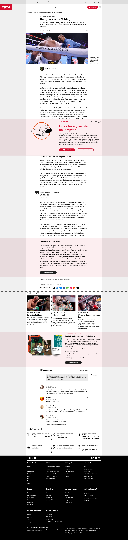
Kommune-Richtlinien (87, 528)
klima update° (31, 497)
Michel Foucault (50, 478)
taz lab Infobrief (50, 500)
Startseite (29, 12)
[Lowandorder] (42, 417)
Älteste (86, 370)
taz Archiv (86, 500)
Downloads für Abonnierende (54, 521)
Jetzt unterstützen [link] (48, 272)
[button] (100, 7)
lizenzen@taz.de (38, 530)
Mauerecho (30, 500)
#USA (61, 279)
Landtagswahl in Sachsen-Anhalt (53, 468)
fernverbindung (31, 495)
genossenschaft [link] (89, 2)
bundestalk (30, 493)
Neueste (82, 370)
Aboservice (49, 516)
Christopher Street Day (52, 471)
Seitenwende (92, 530)
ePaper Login (50, 519)
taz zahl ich (87, 471)
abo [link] (83, 2)
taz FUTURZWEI (88, 495)
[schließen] (99, 121)
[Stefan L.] (42, 399)
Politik (29, 466)
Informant (68, 530)
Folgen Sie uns (86, 458)
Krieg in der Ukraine (51, 476)
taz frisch (48, 495)
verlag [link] (28, 2)
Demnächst (68, 493)
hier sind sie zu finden (57, 379)
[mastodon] (92, 458)
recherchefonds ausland (90, 474)
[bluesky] (96, 458)
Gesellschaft (30, 471)
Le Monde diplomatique (90, 498)
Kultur (29, 474)
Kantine (29, 517)
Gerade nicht (94, 121)
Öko (28, 469)
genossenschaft (88, 469)
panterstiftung (88, 476)
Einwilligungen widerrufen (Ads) (73, 533)
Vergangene (68, 500)
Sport (35, 12)
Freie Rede (30, 502)
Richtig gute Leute (51, 474)
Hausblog (67, 469)
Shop (28, 519)
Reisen (29, 515)
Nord (28, 481)
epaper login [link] (97, 2)
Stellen (67, 474)
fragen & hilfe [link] (47, 2)
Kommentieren (50, 284)
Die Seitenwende (69, 471)
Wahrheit (29, 483)
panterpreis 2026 (88, 478)
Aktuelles (67, 466)
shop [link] (41, 2)
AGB (87, 530)
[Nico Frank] (42, 387)
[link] (35, 7)
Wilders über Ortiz (65, 108)
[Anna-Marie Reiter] (42, 407)
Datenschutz (74, 530)
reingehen (30, 505)
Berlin (29, 478)
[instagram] (99, 458)
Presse (67, 476)
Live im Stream (69, 497)
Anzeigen (29, 522)
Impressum (82, 530)
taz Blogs (86, 493)
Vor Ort (67, 495)
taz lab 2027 (68, 502)
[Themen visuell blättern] (85, 7)
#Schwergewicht (50, 279)
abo (85, 466)
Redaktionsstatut (76, 528)
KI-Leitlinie (97, 528)
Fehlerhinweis (58, 284)
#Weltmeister (67, 279)
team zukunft (49, 493)
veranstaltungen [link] (35, 2)
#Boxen (57, 279)
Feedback (49, 514)
